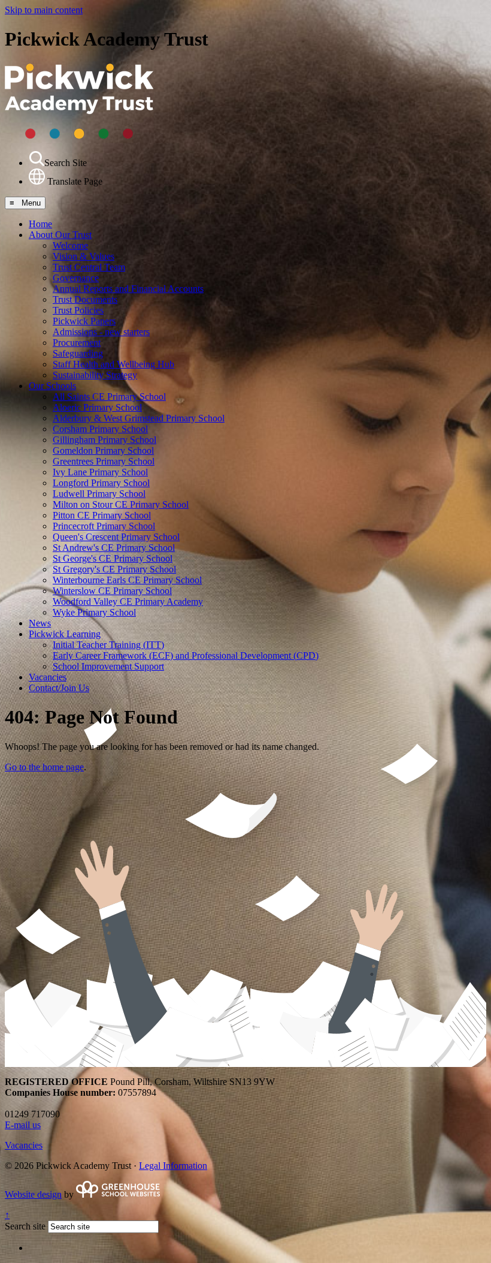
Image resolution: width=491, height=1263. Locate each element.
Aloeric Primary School (97, 407)
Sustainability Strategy (95, 375)
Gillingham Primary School (104, 440)
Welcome (70, 245)
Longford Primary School (101, 483)
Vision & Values (83, 256)
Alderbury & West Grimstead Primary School (139, 418)
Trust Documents (85, 299)
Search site (25, 1226)
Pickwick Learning (65, 634)
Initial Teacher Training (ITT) (108, 645)
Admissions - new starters (101, 332)
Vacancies (47, 677)
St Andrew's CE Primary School (114, 547)
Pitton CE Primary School (102, 515)
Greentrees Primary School (103, 461)
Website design (33, 1194)
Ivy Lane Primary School (100, 472)
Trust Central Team (89, 267)
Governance (76, 278)
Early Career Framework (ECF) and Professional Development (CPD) (186, 655)
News (40, 623)
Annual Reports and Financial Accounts (128, 289)
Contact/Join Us (59, 688)
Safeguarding (78, 353)
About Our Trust (60, 235)
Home (40, 224)
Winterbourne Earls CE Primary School (127, 580)
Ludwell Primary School (99, 494)
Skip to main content (44, 10)
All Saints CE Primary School (109, 396)
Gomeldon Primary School (103, 450)
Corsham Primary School (100, 429)
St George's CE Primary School (112, 558)
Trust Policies (78, 310)
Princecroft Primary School (104, 526)
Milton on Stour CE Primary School (121, 504)
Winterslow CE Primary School (112, 591)
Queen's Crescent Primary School (116, 537)
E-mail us (23, 1125)
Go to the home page (44, 767)
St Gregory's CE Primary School (114, 569)
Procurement (77, 342)
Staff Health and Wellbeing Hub (113, 364)
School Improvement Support (108, 666)
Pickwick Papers (84, 321)
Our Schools (52, 386)
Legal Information (173, 1165)
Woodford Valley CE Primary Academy (128, 601)
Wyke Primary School (94, 612)
